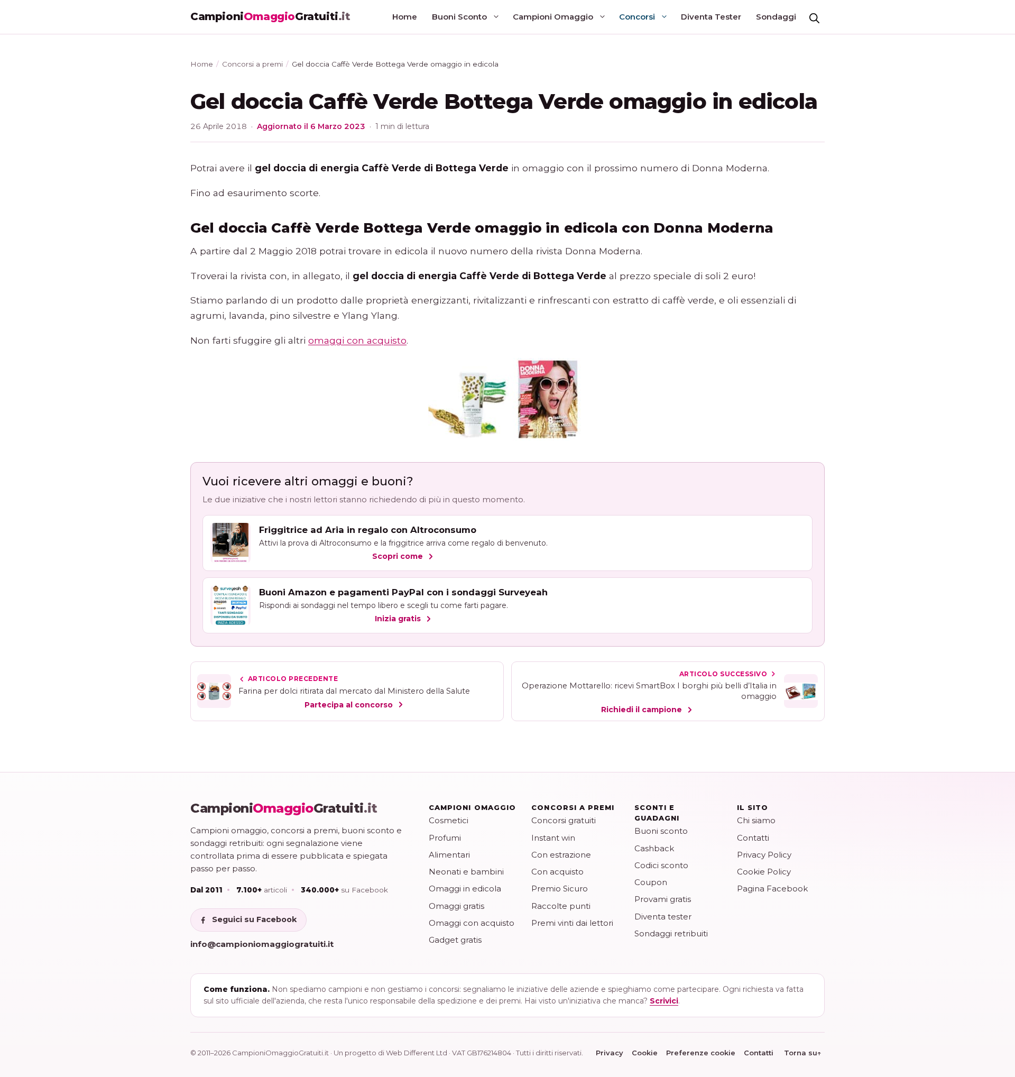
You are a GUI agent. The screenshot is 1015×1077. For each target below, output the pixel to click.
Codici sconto (661, 865)
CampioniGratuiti (283, 808)
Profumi (445, 838)
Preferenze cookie (700, 1052)
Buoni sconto (661, 831)
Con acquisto (557, 872)
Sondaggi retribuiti (671, 933)
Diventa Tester (711, 17)
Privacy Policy (764, 855)
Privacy (609, 1052)
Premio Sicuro (559, 888)
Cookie (645, 1052)
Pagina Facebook (772, 888)
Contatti (753, 838)
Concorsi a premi (252, 64)
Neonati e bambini (466, 872)
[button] (814, 16)
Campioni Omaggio (553, 17)
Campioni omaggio (472, 807)
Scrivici (664, 1001)
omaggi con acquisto (357, 340)
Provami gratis (662, 899)
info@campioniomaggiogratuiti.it (262, 944)
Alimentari (449, 855)
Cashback (654, 848)
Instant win (553, 838)
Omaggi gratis (456, 906)
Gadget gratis (455, 940)
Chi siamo (756, 820)
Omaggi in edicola (465, 888)
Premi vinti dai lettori (572, 923)
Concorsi (637, 17)
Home (404, 17)
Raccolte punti (560, 906)
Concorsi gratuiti (563, 820)
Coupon (650, 882)
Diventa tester (662, 917)
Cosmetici (448, 820)
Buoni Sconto (459, 17)
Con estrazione (561, 855)
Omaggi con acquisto (471, 923)
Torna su (803, 1052)
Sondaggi (776, 17)
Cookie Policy (764, 872)
